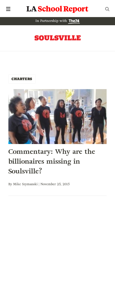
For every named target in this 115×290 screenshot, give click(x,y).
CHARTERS (21, 79)
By (10, 184)
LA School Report (57, 9)
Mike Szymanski (25, 184)
